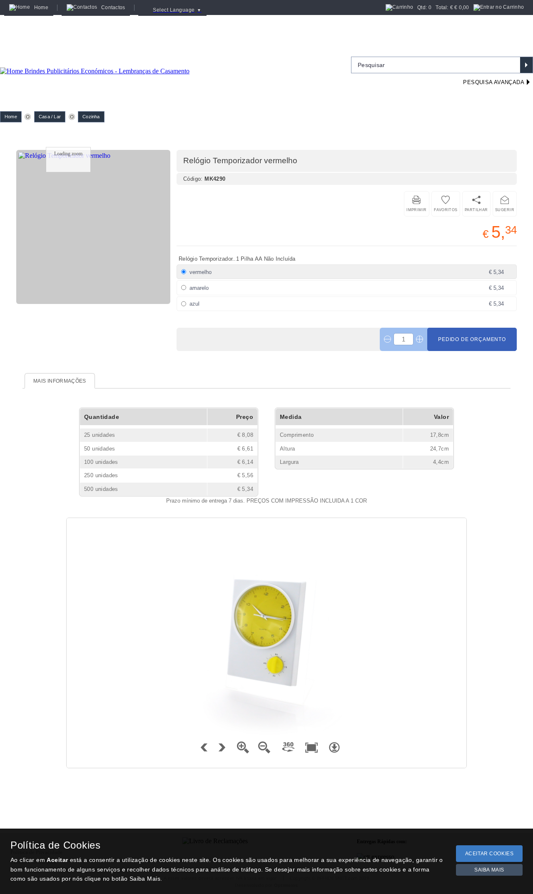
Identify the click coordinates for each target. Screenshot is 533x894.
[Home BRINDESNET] (94, 61)
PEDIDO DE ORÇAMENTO (472, 339)
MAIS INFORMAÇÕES (59, 381)
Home (11, 116)
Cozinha (91, 116)
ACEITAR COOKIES (489, 853)
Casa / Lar (50, 116)
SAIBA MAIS (489, 869)
